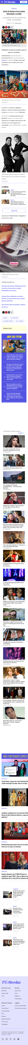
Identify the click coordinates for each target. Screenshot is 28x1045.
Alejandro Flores (16, 900)
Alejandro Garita (18, 23)
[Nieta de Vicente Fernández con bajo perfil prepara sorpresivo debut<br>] (7, 911)
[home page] (10, 2)
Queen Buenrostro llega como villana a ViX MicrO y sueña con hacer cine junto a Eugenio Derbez (18, 203)
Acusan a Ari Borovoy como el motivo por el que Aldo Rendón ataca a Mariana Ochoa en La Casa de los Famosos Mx (15, 367)
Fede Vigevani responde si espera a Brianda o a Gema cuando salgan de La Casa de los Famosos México (15, 357)
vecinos (5, 318)
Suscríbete (23, 2)
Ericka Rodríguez (16, 947)
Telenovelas (15, 889)
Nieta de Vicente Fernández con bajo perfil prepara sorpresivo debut (18, 910)
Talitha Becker (14, 318)
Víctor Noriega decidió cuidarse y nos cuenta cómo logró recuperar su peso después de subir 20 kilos (15, 396)
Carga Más (14, 211)
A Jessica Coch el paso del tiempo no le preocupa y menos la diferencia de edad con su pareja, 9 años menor (18, 193)
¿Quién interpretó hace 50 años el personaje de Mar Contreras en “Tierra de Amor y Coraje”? (19, 894)
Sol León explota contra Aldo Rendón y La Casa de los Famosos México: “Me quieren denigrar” (14, 386)
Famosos (14, 8)
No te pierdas (19, 321)
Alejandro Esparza (8, 321)
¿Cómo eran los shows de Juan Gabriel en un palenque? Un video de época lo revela (18, 926)
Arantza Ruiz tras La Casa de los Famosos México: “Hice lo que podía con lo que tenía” (14, 377)
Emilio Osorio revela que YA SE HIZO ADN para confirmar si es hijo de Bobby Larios (19, 942)
